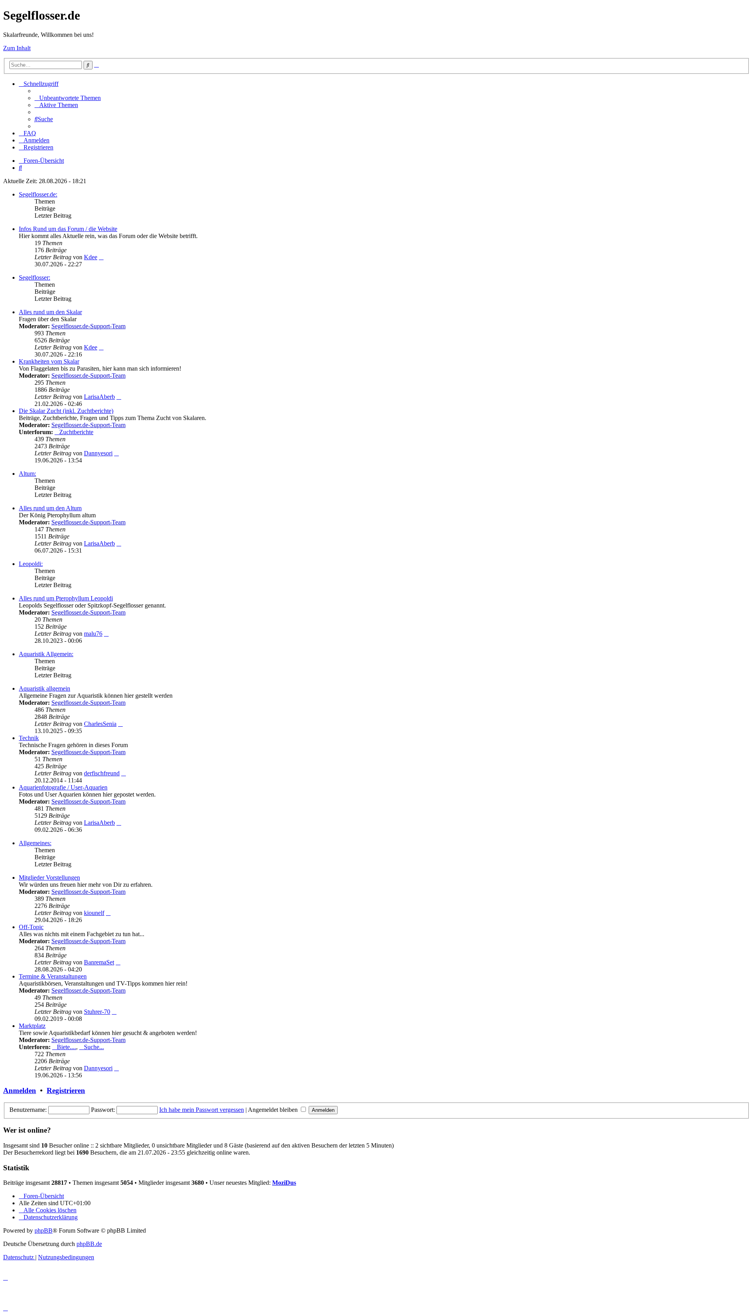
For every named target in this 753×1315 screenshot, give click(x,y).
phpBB (44, 1230)
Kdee (90, 257)
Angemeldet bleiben (273, 1109)
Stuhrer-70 (97, 1011)
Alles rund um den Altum (50, 508)
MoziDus (284, 1182)
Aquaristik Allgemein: (46, 654)
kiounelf (94, 912)
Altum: (27, 473)
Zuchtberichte (76, 432)
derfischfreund (102, 773)
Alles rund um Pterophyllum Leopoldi (66, 598)
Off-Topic (31, 927)
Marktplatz (32, 1025)
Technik (29, 738)
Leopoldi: (31, 563)
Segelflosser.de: (38, 194)
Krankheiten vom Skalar (49, 361)
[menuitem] (68, 98)
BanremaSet (99, 962)
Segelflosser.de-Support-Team (88, 326)
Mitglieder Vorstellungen (49, 877)
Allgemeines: (35, 843)
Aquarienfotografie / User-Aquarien (63, 787)
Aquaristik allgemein (44, 688)
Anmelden (19, 1090)
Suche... (94, 1047)
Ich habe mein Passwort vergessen (201, 1109)
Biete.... (66, 1047)
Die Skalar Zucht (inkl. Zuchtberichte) (66, 410)
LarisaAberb (99, 396)
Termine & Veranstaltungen (53, 976)
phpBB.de (89, 1243)
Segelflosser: (34, 277)
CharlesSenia (100, 723)
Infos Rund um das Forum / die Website (68, 229)
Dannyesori (98, 453)
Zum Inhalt (17, 48)
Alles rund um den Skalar (50, 312)
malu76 (93, 633)
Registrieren (66, 1090)
